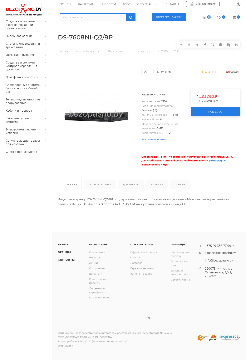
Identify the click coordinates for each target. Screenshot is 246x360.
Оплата (135, 257)
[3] (209, 72)
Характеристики (99, 184)
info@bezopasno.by (219, 260)
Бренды (64, 252)
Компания (98, 244)
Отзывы (180, 184)
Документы (131, 184)
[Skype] (228, 44)
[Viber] (213, 44)
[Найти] (130, 17)
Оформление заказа (143, 252)
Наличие (157, 184)
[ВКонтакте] (181, 44)
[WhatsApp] (220, 44)
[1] (202, 72)
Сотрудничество (99, 297)
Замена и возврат (141, 273)
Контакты (66, 259)
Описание (70, 184)
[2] (205, 72)
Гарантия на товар (142, 268)
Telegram (149, 318)
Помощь (178, 244)
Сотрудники (97, 268)
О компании (97, 252)
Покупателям (142, 244)
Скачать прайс (180, 279)
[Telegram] (197, 44)
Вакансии (95, 273)
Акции (63, 244)
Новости (94, 257)
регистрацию (217, 160)
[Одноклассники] (189, 44)
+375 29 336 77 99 (218, 245)
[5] (215, 72)
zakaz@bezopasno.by (220, 253)
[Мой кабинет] (238, 4)
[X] (205, 44)
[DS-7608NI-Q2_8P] (96, 116)
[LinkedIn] (236, 44)
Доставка (136, 262)
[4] (212, 72)
